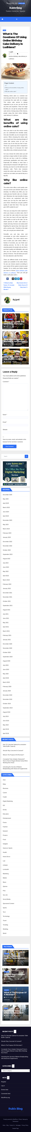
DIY (4, 805)
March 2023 (6, 528)
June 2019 (6, 720)
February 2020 (7, 686)
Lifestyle (10, 319)
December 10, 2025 (11, 960)
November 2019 (7, 699)
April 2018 (6, 733)
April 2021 (6, 627)
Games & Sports (7, 848)
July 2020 (6, 665)
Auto (4, 780)
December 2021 (7, 592)
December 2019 (7, 695)
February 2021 (7, 635)
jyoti (12, 52)
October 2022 (7, 550)
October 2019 (7, 703)
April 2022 (6, 575)
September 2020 (7, 656)
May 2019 (6, 725)
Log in (3, 1085)
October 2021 (7, 601)
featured (5, 831)
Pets (4, 890)
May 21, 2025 (9, 997)
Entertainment (7, 818)
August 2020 (6, 661)
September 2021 (7, 605)
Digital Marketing (8, 801)
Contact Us (12, 1125)
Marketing (6, 873)
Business (5, 788)
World (4, 933)
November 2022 (7, 546)
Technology (6, 916)
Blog (7, 1125)
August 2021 (6, 609)
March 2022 (6, 580)
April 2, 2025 (9, 1015)
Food (4, 30)
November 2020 (7, 648)
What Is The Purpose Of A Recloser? (13, 755)
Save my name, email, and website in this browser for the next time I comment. (14, 441)
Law (4, 861)
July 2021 (6, 614)
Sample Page (15, 1128)
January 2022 (7, 588)
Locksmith (6, 869)
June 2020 (6, 669)
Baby (4, 784)
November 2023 (7, 520)
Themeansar (15, 1121)
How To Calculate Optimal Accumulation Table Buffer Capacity (14, 958)
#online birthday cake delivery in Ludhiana (18, 57)
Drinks (5, 809)
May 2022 (6, 571)
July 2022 (6, 563)
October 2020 (7, 652)
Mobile (5, 878)
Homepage (18, 1125)
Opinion (5, 886)
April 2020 (6, 678)
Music (4, 882)
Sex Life (5, 895)
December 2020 (7, 644)
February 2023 (7, 533)
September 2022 (7, 554)
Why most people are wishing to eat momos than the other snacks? (14, 341)
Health (5, 852)
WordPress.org (5, 1097)
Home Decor (6, 856)
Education (6, 814)
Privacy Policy (25, 1125)
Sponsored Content (8, 903)
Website (5, 429)
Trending (5, 925)
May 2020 (6, 673)
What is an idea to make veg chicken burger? (15, 358)
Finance (5, 835)
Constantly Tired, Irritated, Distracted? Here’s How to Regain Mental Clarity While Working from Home (15, 760)
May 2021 (6, 622)
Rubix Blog (15, 7)
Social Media (6, 899)
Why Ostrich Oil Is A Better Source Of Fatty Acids (22, 285)
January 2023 (7, 537)
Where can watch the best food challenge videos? (14, 324)
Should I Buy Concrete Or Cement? (13, 750)
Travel (4, 920)
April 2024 (6, 516)
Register (3, 1081)
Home (4, 1125)
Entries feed (4, 1089)
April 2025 (6, 503)
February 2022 (7, 584)
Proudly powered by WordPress (10, 1119)
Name (5, 414)
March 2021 (6, 631)
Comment (6, 381)
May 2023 (6, 524)
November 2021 (7, 597)
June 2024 (6, 511)
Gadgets (5, 843)
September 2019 (7, 708)
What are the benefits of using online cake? (14, 88)
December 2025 (7, 494)
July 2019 (6, 716)
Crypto (5, 797)
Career (5, 792)
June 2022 (6, 567)
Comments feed (5, 1093)
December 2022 (7, 541)
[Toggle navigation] (16, 19)
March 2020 (6, 682)
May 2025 (6, 499)
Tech (4, 912)
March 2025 (6, 507)
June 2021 (6, 618)
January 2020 (7, 690)
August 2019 (6, 712)
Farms (5, 822)
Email (5, 422)
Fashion (5, 826)
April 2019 (6, 729)
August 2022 (6, 558)
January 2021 (7, 639)
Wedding (5, 929)
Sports (5, 907)
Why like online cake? (10, 91)
